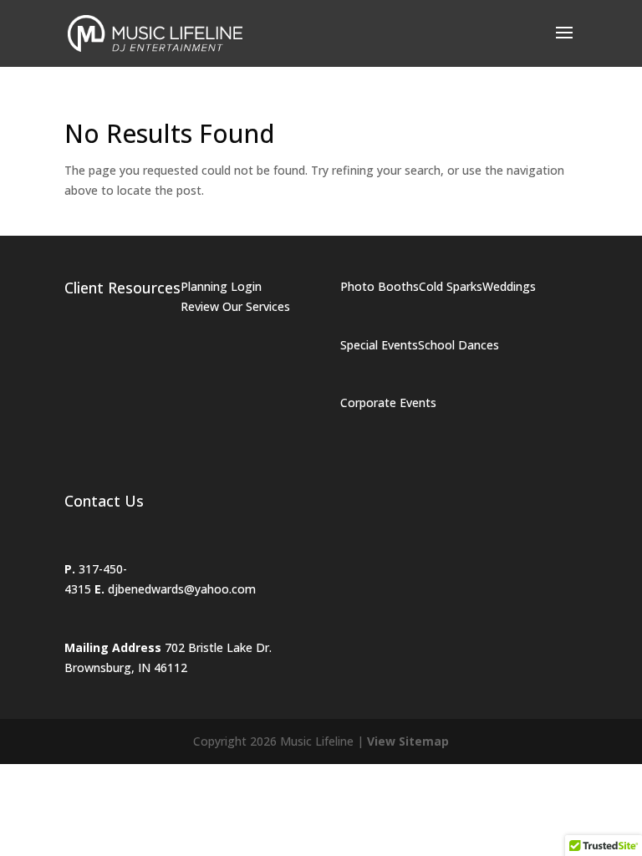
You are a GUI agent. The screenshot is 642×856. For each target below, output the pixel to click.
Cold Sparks (450, 286)
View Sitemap (408, 741)
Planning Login (221, 286)
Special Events (379, 345)
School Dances (458, 345)
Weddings (509, 286)
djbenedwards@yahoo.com (182, 589)
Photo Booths (379, 286)
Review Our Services (235, 306)
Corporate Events (388, 402)
